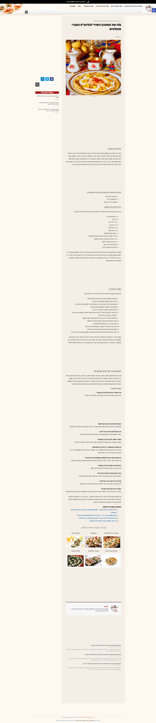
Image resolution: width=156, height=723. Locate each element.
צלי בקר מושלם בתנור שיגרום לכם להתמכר (103, 521)
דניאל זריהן (82, 717)
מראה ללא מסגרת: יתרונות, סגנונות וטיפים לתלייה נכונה (103, 654)
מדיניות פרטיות (59, 720)
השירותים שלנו (89, 6)
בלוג (79, 6)
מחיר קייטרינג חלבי (102, 6)
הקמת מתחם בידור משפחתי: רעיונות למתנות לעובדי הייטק (102, 663)
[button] (154, 10)
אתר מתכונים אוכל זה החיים (69, 720)
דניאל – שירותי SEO (90, 717)
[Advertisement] (93, 110)
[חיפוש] (26, 12)
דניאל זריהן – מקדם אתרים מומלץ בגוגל (70, 717)
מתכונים (72, 6)
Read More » (56, 99)
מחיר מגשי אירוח (116, 6)
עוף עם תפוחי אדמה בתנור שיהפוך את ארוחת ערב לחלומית (98, 518)
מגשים (119, 21)
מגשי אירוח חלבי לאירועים (133, 6)
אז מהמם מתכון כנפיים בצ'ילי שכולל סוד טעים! (106, 645)
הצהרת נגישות (97, 720)
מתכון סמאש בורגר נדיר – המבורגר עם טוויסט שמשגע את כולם (97, 515)
